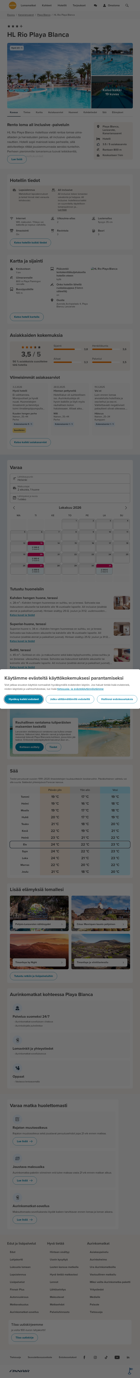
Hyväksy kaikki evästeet (24, 699)
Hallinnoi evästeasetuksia (117, 699)
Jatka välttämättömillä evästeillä (70, 699)
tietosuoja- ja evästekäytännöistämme (80, 689)
